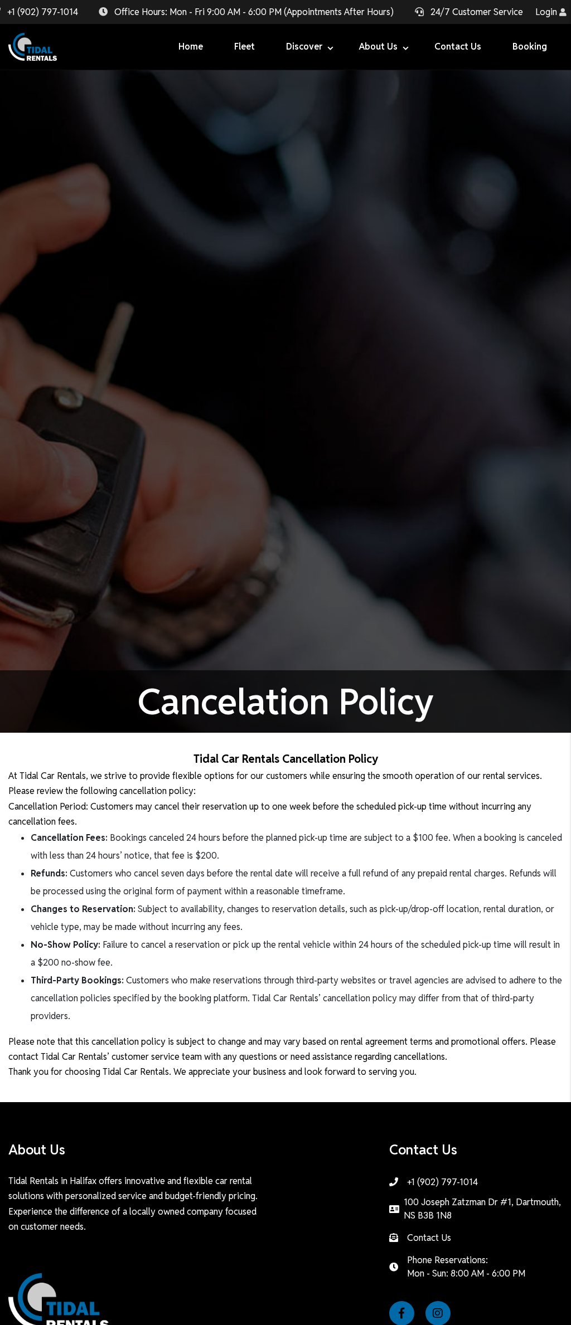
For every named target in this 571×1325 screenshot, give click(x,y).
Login (547, 12)
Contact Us (429, 1238)
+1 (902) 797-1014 (42, 12)
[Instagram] (442, 1314)
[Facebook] (406, 1314)
